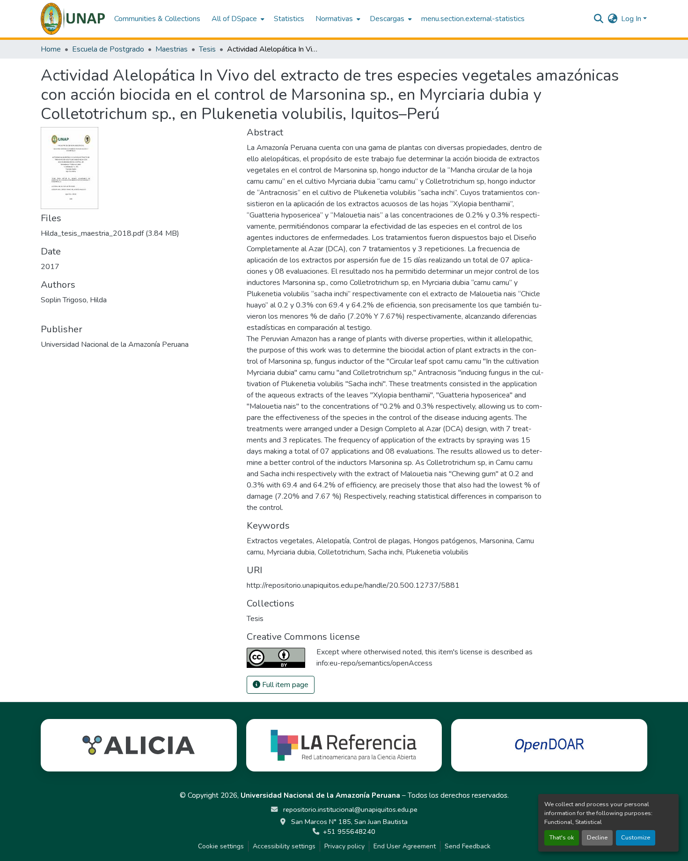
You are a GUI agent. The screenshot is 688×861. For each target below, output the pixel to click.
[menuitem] (237, 18)
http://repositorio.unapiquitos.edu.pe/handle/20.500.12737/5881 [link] (353, 585)
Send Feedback (467, 846)
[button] (73, 19)
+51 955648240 (349, 831)
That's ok (561, 837)
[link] (138, 233)
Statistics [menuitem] (289, 19)
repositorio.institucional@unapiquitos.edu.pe (349, 809)
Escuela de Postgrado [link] (108, 49)
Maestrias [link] (171, 49)
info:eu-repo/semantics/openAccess (374, 663)
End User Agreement (404, 846)
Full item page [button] (284, 685)
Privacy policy (344, 846)
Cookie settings (221, 846)
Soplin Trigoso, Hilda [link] (74, 300)
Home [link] (51, 49)
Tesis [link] (207, 49)
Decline (597, 837)
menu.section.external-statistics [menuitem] (473, 19)
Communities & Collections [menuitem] (157, 19)
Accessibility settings (284, 846)
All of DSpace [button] (234, 19)
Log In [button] (632, 19)
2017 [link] (50, 267)
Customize (635, 837)
